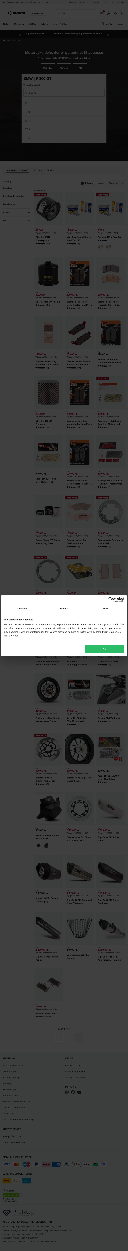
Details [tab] (64, 608)
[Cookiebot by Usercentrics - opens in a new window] (110, 599)
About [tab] (105, 608)
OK (104, 649)
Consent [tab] (22, 608)
